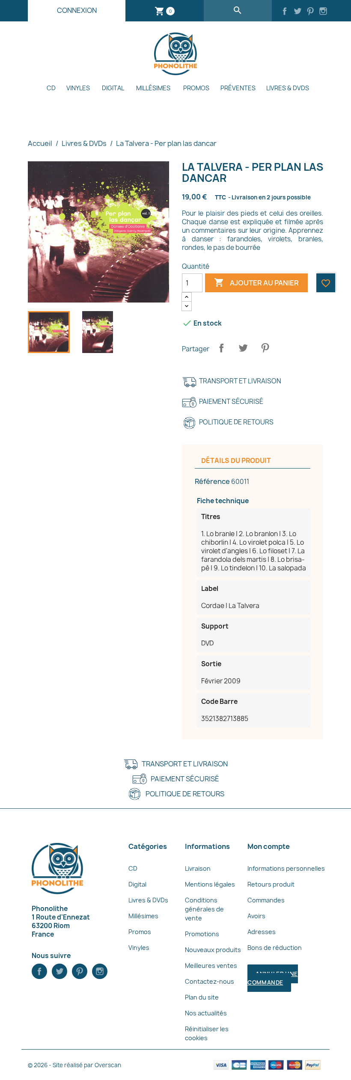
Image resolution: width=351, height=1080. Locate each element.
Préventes (238, 88)
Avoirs (256, 916)
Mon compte (268, 846)
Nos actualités (206, 1013)
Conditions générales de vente (204, 909)
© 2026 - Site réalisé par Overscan (74, 1065)
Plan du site (202, 997)
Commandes (266, 900)
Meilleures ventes (211, 965)
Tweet (243, 347)
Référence (212, 481)
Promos (196, 88)
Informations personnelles (286, 868)
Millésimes (153, 88)
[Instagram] (323, 12)
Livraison (198, 868)
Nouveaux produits (213, 950)
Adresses (261, 932)
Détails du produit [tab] (236, 460)
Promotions (202, 934)
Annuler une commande (272, 978)
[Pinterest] (310, 12)
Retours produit (270, 884)
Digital (113, 88)
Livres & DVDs (287, 88)
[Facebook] (284, 12)
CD (51, 88)
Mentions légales (210, 884)
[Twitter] (297, 12)
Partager (221, 347)
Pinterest (265, 347)
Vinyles (78, 88)
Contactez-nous (209, 981)
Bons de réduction (274, 948)
